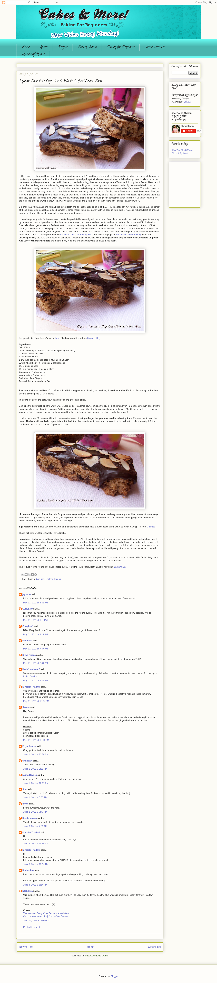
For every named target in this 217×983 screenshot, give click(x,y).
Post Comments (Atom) (96, 955)
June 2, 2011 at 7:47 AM (35, 812)
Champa (151, 526)
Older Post (154, 946)
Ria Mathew (28, 870)
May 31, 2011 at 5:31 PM (35, 602)
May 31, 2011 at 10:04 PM (36, 740)
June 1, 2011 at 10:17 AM (35, 783)
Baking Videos (87, 47)
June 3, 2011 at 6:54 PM (35, 884)
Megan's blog (93, 338)
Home (25, 47)
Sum (24, 789)
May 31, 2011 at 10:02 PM (36, 701)
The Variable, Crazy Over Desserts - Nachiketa (46, 913)
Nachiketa (27, 891)
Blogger (114, 976)
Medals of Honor (33, 54)
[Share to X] (29, 574)
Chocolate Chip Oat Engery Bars (76, 234)
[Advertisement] (182, 183)
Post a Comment (31, 927)
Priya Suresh (29, 746)
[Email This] (22, 574)
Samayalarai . (120, 567)
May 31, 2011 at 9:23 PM (35, 680)
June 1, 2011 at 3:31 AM (35, 769)
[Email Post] (23, 579)
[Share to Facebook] (32, 574)
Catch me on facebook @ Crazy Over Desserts (46, 916)
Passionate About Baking (128, 234)
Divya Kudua (29, 655)
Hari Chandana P (31, 669)
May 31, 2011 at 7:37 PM (35, 648)
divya (25, 803)
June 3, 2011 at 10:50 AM (35, 843)
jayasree (26, 594)
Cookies (40, 579)
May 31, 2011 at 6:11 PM (35, 620)
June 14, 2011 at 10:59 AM (36, 920)
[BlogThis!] (26, 574)
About (44, 47)
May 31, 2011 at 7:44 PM (35, 663)
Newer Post (26, 946)
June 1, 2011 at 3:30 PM (35, 797)
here (57, 338)
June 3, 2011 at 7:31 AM (35, 826)
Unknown (27, 640)
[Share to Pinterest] (35, 574)
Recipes (62, 47)
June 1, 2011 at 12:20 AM (35, 754)
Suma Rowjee (29, 775)
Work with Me (155, 47)
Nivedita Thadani (31, 687)
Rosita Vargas (29, 818)
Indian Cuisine (30, 676)
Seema (25, 707)
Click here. (186, 102)
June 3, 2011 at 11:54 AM (35, 864)
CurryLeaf (27, 609)
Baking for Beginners (120, 47)
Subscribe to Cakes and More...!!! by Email (182, 152)
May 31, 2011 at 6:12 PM (35, 634)
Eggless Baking (53, 579)
